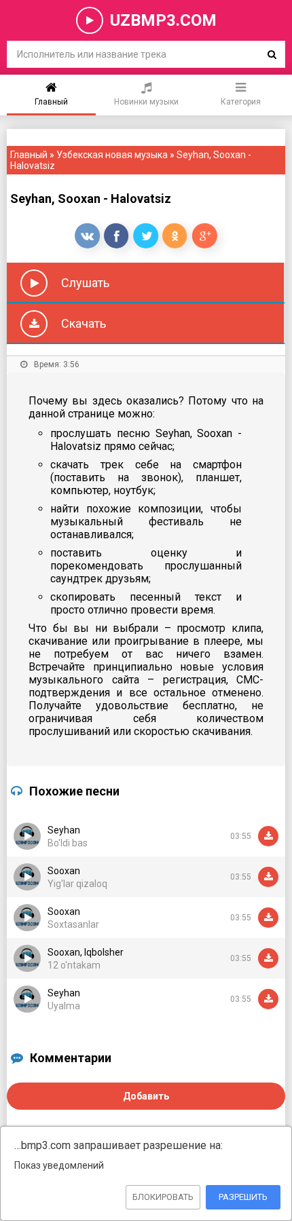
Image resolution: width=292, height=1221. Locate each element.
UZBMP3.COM (163, 20)
